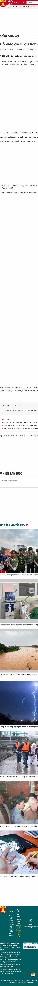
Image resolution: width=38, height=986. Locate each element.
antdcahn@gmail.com (31, 927)
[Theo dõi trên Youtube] (17, 2)
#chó (21, 435)
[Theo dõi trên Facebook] (14, 2)
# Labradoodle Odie (10, 435)
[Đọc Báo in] (25, 2)
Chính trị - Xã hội (29, 7)
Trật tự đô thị (16, 7)
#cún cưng (30, 435)
